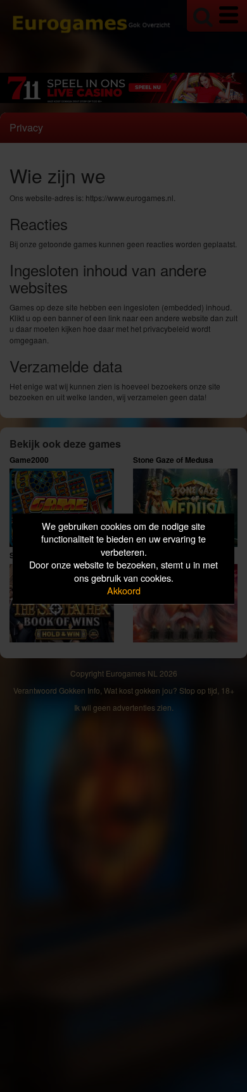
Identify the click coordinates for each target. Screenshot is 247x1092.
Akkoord (124, 591)
